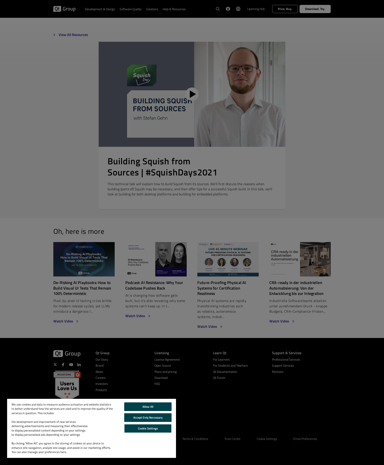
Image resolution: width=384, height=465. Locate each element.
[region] (91, 428)
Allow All (147, 406)
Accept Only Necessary (148, 417)
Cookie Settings (148, 428)
